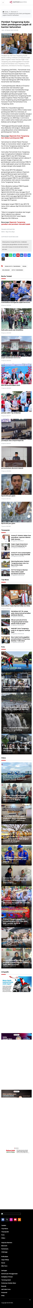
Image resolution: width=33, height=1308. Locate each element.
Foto (3, 647)
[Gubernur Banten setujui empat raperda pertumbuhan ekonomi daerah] (16, 456)
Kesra (3, 1263)
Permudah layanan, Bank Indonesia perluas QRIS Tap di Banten (13, 412)
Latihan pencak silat (12, 668)
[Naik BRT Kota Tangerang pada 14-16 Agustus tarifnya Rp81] (5, 631)
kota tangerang (17, 270)
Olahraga (4, 1252)
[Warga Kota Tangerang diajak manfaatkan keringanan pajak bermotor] (16, 291)
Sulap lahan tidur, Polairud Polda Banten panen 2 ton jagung (14, 859)
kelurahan (6, 270)
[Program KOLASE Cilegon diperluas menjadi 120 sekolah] (16, 896)
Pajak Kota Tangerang (12, 266)
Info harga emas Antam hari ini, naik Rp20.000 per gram (14, 495)
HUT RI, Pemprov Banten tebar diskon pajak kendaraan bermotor (14, 356)
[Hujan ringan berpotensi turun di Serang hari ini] (5, 547)
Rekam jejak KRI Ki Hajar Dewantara (14, 1198)
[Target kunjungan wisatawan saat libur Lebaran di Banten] (16, 703)
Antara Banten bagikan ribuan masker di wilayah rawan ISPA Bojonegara (16, 880)
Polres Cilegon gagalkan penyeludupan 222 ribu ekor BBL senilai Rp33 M (15, 921)
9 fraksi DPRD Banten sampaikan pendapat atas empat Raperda (13, 439)
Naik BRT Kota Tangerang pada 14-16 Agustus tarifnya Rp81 (20, 630)
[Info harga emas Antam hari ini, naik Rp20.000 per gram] (16, 484)
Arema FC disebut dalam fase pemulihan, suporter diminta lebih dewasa (21, 537)
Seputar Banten (6, 1242)
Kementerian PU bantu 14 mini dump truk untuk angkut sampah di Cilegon (16, 839)
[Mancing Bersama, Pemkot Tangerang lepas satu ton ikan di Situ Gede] (5, 564)
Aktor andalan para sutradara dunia (16, 1141)
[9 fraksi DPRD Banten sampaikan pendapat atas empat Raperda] (16, 429)
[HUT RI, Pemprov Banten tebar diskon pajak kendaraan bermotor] (16, 346)
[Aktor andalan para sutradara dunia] (16, 1118)
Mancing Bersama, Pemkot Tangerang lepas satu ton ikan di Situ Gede (20, 563)
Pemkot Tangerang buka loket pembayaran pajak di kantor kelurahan (16, 14)
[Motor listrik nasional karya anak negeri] (16, 1005)
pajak (24, 266)
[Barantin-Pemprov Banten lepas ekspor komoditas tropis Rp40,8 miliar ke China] (16, 594)
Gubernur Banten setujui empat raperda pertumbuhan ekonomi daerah (15, 467)
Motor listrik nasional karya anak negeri (15, 1028)
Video (3, 758)
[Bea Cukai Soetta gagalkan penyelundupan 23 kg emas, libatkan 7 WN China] (5, 640)
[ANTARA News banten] (18, 2)
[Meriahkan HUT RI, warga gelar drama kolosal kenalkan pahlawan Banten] (5, 614)
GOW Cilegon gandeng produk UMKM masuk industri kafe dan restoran (16, 962)
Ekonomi (14, 12)
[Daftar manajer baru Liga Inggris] (16, 1061)
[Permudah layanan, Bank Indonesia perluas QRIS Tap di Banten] (16, 401)
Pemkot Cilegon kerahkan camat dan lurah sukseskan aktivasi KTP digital (15, 797)
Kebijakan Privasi (7, 1277)
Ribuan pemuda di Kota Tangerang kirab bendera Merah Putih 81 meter (19, 621)
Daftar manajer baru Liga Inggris (14, 1085)
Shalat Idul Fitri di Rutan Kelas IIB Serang (16, 749)
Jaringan (4, 1270)
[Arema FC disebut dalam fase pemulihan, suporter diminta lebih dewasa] (5, 538)
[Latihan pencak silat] (16, 661)
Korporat (4, 1292)
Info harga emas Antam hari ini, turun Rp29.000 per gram (14, 522)
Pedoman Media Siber (8, 1283)
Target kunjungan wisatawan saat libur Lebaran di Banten (16, 708)
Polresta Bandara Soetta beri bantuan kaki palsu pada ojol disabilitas (14, 329)
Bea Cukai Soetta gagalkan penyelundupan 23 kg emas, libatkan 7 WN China (20, 639)
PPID (2, 1295)
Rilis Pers (4, 1266)
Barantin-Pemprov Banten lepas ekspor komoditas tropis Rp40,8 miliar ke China (15, 605)
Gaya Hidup (5, 1260)
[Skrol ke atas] (30, 1300)
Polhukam (4, 1256)
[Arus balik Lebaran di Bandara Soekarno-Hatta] (16, 682)
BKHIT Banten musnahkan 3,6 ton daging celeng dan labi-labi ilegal (16, 942)
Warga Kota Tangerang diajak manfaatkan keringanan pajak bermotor (15, 301)
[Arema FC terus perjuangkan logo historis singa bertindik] (5, 555)
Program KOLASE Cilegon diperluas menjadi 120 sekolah (16, 902)
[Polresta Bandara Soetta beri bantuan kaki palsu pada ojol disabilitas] (16, 318)
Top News (5, 580)
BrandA (3, 1286)
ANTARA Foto (6, 1289)
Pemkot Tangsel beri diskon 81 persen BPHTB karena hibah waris (15, 384)
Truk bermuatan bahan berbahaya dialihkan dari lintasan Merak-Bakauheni (14, 777)
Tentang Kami (6, 1280)
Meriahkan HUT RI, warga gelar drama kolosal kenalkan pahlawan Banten (21, 613)
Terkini (3, 1225)
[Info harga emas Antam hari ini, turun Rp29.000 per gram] (16, 512)
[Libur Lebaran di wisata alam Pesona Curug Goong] (16, 723)
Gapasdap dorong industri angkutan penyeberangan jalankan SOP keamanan (14, 818)
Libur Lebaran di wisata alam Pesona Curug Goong (16, 729)
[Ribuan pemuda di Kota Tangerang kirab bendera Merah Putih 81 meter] (5, 622)
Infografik (5, 972)
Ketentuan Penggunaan (9, 1273)
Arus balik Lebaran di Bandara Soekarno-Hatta (16, 687)
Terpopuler (5, 530)
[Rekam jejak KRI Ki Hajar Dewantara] (16, 1174)
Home (6, 12)
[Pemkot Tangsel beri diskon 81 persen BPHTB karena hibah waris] (16, 374)
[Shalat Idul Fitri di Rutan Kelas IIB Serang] (16, 744)
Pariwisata (4, 1249)
